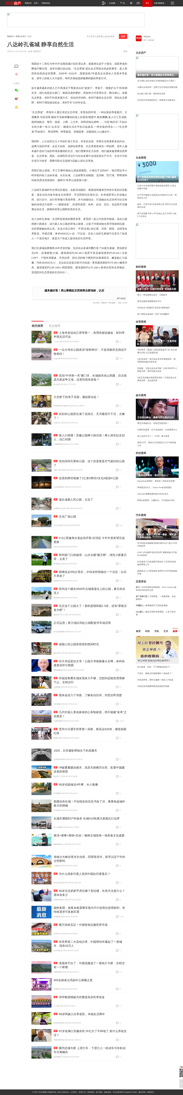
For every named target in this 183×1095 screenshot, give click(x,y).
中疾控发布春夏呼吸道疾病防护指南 (153, 686)
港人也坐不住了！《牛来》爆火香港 (153, 436)
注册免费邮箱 (159, 3)
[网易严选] (123, 3)
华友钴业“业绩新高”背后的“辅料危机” (153, 307)
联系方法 (82, 1092)
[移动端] (104, 3)
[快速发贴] (16, 66)
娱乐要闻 (141, 395)
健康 (175, 631)
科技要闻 (141, 453)
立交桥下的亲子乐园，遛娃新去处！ (76, 397)
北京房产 (141, 52)
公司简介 (73, 1092)
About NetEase (63, 1092)
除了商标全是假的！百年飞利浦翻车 (153, 314)
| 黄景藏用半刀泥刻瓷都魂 (152, 605)
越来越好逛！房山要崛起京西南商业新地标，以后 (74, 290)
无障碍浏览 (45, 3)
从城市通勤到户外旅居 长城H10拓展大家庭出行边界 (87, 818)
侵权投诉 (150, 1092)
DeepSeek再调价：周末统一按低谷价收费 (156, 481)
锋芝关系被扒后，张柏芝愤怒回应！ (153, 423)
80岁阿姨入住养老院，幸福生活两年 (82, 1014)
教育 (138, 631)
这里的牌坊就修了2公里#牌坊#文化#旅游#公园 (88, 478)
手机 (156, 631)
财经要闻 (141, 266)
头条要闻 (141, 157)
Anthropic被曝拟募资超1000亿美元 (152, 494)
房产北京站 (121, 298)
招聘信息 (90, 1092)
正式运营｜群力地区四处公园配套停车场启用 (82, 622)
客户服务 (99, 1092)
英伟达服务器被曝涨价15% (149, 301)
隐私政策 (107, 1092)
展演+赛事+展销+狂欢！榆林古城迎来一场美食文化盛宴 (89, 835)
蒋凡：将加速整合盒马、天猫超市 (152, 295)
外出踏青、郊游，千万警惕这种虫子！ (154, 667)
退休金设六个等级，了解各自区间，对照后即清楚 (90, 695)
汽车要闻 (141, 515)
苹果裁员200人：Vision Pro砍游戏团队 (154, 487)
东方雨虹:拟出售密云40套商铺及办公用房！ (156, 81)
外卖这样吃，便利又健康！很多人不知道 (155, 680)
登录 (147, 3)
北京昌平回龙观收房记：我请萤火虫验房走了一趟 (157, 100)
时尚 (147, 631)
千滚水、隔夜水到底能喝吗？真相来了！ (155, 673)
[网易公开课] (113, 3)
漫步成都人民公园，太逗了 (76, 499)
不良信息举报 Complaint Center (125, 1092)
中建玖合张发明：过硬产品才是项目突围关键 (157, 87)
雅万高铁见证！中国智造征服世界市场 (83, 924)
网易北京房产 (21, 36)
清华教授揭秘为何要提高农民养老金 (82, 997)
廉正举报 (142, 1092)
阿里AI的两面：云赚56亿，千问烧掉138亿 (156, 500)
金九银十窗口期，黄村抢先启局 (151, 93)
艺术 (166, 631)
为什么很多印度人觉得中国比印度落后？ (84, 873)
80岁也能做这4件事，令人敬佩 (78, 784)
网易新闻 (147, 37)
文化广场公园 (67, 516)
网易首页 (28, 3)
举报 (125, 51)
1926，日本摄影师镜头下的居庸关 (75, 750)
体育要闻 (141, 321)
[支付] (131, 3)
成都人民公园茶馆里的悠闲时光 (79, 644)
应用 (35, 3)
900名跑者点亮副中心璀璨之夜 (73, 980)
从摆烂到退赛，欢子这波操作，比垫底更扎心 (157, 429)
